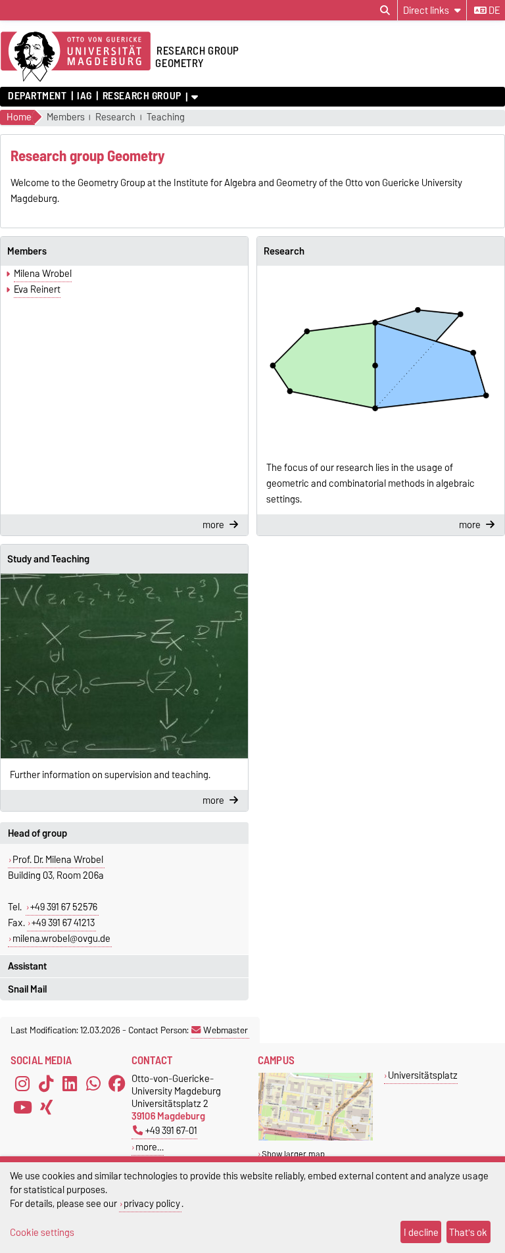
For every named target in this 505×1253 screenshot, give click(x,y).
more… (149, 1147)
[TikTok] (46, 1084)
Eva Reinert (37, 289)
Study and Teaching (48, 559)
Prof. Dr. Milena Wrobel (57, 860)
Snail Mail (27, 989)
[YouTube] (22, 1107)
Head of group (37, 833)
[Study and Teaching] (124, 666)
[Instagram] (22, 1084)
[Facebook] (117, 1084)
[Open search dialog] (385, 10)
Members (66, 117)
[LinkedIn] (70, 1084)
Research (115, 117)
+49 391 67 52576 (63, 907)
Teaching (166, 117)
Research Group (142, 96)
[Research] (380, 358)
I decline (421, 1232)
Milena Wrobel (43, 274)
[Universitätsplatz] (315, 1137)
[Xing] (46, 1107)
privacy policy (152, 1203)
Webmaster (225, 1030)
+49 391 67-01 (171, 1130)
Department (37, 96)
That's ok (468, 1232)
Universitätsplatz (423, 1075)
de (493, 10)
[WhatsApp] (93, 1084)
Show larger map (293, 1154)
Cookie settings (42, 1232)
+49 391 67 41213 (63, 923)
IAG (84, 96)
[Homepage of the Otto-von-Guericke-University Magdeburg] (75, 57)
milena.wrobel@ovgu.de (61, 938)
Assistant (27, 966)
